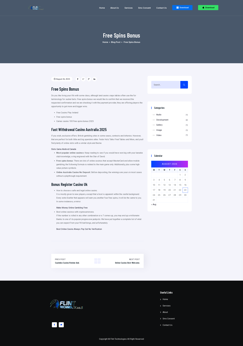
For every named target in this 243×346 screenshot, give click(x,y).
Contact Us (161, 8)
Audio (171, 114)
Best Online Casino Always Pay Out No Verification (79, 229)
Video (171, 135)
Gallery (171, 125)
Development (171, 120)
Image (171, 130)
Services (129, 8)
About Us (114, 8)
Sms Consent (144, 8)
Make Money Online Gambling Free (72, 208)
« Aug (153, 204)
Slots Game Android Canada (63, 149)
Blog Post (115, 42)
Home (102, 8)
